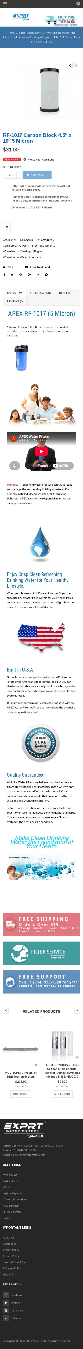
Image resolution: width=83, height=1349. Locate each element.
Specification (40, 292)
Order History (11, 1181)
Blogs (6, 1217)
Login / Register (12, 1193)
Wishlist (8, 1187)
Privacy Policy (11, 1256)
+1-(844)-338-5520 (24, 1150)
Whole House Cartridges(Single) (31, 37)
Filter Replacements (30, 32)
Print (10, 267)
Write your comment (41, 159)
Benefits (65, 292)
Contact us (9, 1243)
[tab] (14, 293)
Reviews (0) (15, 301)
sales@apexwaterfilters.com (28, 1154)
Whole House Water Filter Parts (22, 257)
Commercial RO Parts (16, 245)
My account (10, 1174)
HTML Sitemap (12, 1211)
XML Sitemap (11, 1205)
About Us (8, 1237)
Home (11, 32)
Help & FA (9, 1274)
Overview (14, 292)
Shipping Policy (12, 1268)
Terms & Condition (14, 1262)
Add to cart (39, 174)
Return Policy (11, 1249)
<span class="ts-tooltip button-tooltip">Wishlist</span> (7, 227)
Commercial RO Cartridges (36, 239)
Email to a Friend (40, 267)
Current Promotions (15, 1199)
